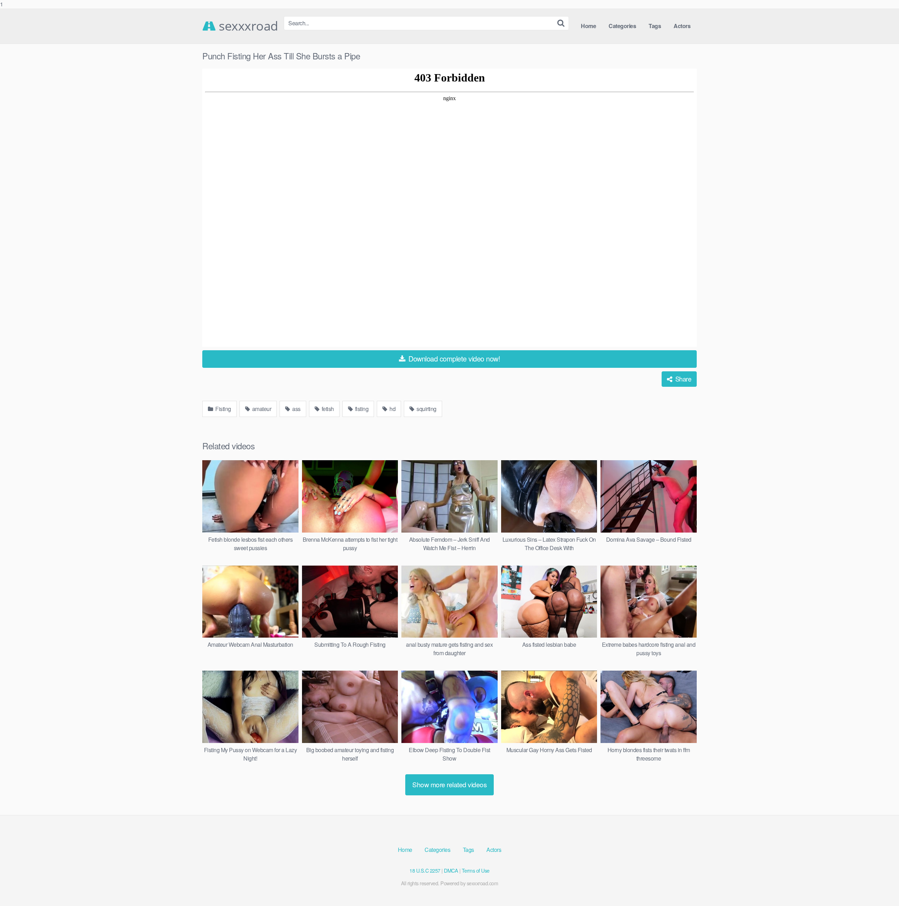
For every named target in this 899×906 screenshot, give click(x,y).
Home (588, 26)
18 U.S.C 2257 (424, 870)
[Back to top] (879, 886)
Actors (682, 26)
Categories (622, 26)
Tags (655, 26)
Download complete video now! (453, 358)
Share (682, 378)
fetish (327, 409)
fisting (361, 409)
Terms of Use (476, 870)
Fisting (222, 409)
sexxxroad (247, 26)
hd (392, 409)
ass (296, 409)
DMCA (451, 870)
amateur (261, 409)
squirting (426, 409)
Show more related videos (449, 784)
